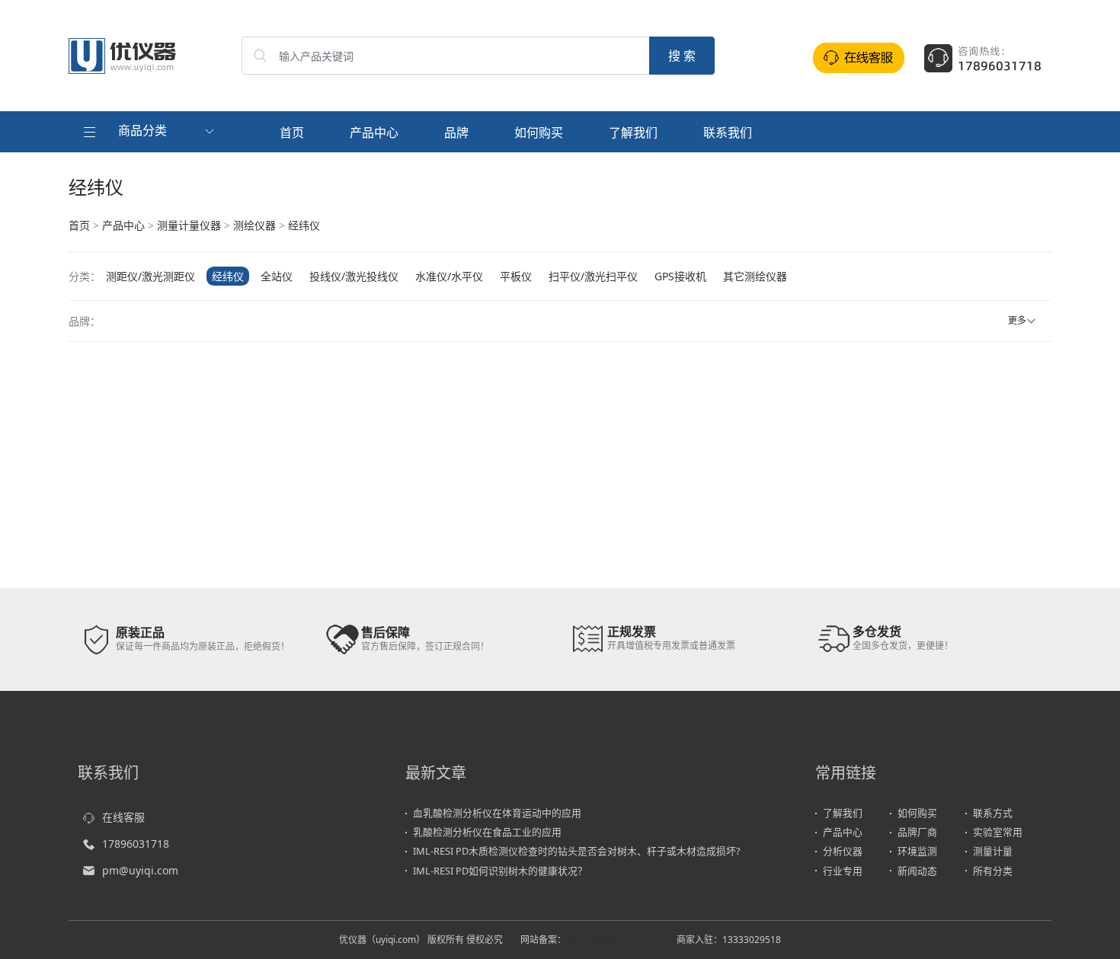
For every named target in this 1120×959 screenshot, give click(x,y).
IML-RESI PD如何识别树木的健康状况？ (500, 870)
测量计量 (993, 851)
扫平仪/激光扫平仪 (593, 276)
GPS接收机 (680, 276)
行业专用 (842, 870)
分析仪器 (842, 851)
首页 (292, 132)
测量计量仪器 (189, 225)
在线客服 (123, 817)
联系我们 (727, 132)
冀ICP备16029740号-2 (612, 939)
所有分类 (993, 870)
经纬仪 (304, 225)
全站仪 (277, 276)
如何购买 (538, 132)
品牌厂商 (917, 832)
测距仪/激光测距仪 (150, 276)
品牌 (456, 132)
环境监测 (917, 851)
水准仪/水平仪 (449, 276)
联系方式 (993, 813)
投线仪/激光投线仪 (353, 276)
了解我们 (633, 132)
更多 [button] (1017, 320)
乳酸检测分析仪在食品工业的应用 (487, 832)
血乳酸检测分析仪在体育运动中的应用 (497, 813)
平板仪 (516, 276)
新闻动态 (917, 870)
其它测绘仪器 (755, 276)
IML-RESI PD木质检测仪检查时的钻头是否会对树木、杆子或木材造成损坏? (577, 851)
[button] (150, 131)
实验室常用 (997, 832)
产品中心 (374, 132)
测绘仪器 (254, 225)
